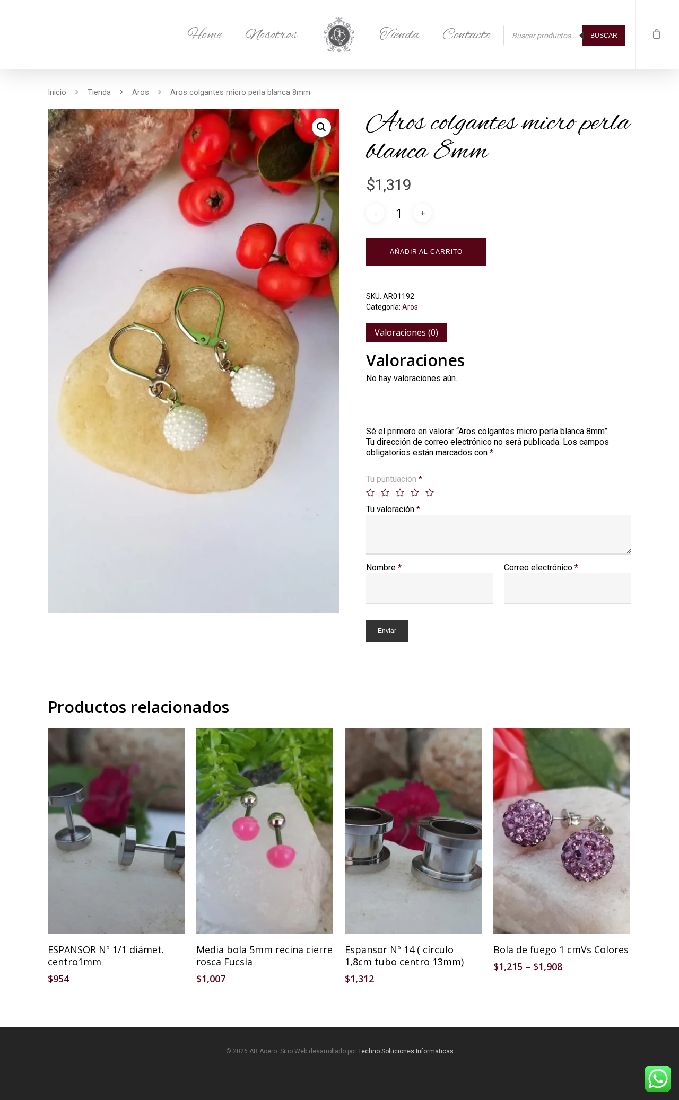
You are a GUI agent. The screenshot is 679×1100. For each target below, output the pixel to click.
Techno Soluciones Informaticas (406, 1051)
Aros (140, 92)
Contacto (466, 35)
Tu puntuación (394, 479)
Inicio (57, 92)
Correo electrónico (541, 567)
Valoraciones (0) (406, 332)
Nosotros (271, 35)
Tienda (399, 35)
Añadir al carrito (426, 252)
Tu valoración (393, 509)
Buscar (603, 35)
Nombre (384, 567)
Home (204, 35)
